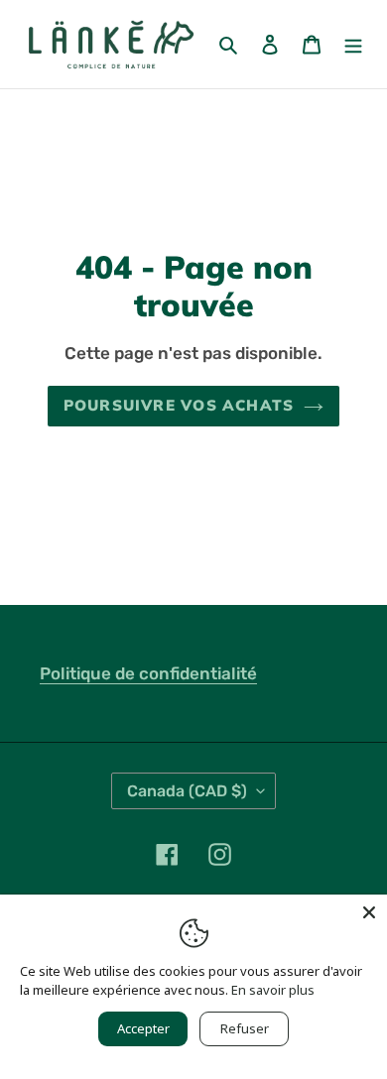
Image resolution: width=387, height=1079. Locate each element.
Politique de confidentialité (148, 673)
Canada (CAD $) (187, 790)
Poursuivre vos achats (179, 405)
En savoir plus (273, 990)
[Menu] (353, 44)
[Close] (369, 912)
